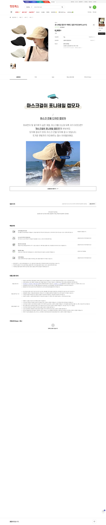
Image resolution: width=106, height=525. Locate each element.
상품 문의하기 (92, 204)
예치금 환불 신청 (102, 33)
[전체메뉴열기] (11, 12)
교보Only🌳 (70, 12)
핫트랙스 (28, 7)
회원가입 (72, 1)
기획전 (100, 30)
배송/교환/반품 (70, 77)
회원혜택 (80, 1)
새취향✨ (17, 12)
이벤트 (47, 12)
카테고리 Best (87, 77)
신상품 (42, 12)
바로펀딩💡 (54, 12)
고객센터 (94, 1)
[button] (93, 24)
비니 (31, 17)
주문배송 (86, 1)
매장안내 (90, 1)
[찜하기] (94, 521)
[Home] (10, 17)
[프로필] (94, 7)
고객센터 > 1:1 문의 (58, 283)
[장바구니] (90, 7)
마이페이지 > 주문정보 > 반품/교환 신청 (31, 283)
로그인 (76, 1)
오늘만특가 (31, 12)
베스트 (38, 12)
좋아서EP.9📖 (62, 12)
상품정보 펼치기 (51, 189)
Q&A (53, 77)
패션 (20, 17)
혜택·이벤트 (101, 28)
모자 (25, 17)
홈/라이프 (14, 17)
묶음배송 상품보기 (78, 47)
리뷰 (36, 77)
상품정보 (18, 77)
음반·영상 (24, 12)
